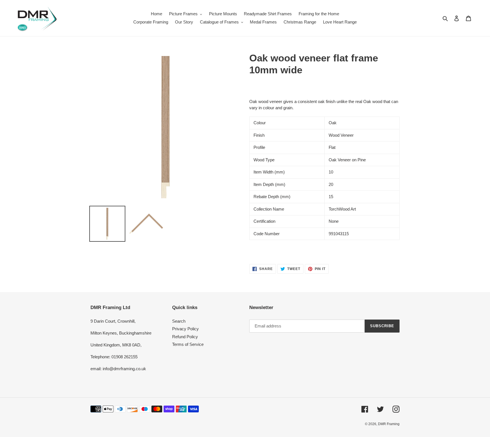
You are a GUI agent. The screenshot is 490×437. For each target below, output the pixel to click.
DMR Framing (389, 424)
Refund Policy (185, 336)
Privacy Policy (185, 328)
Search (178, 321)
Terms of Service (188, 344)
